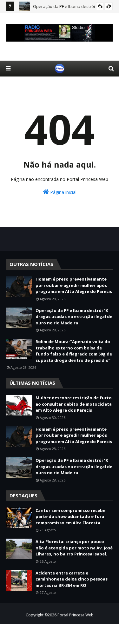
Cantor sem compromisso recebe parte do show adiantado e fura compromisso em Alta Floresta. (70, 517)
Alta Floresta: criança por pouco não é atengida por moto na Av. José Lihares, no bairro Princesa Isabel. (74, 548)
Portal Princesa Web (75, 615)
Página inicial (62, 192)
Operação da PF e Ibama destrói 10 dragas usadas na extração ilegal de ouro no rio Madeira (74, 317)
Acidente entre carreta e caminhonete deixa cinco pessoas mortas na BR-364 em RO (72, 579)
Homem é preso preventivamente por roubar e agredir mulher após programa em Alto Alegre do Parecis (74, 285)
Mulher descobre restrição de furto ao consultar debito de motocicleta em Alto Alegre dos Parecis (74, 404)
